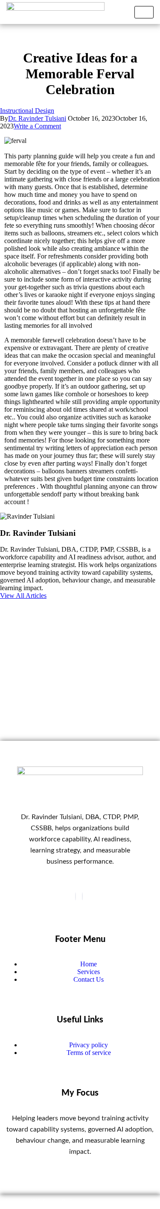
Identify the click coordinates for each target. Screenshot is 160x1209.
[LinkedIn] (82, 896)
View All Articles (23, 595)
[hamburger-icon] (144, 12)
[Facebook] (75, 896)
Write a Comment (37, 126)
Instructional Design (27, 110)
